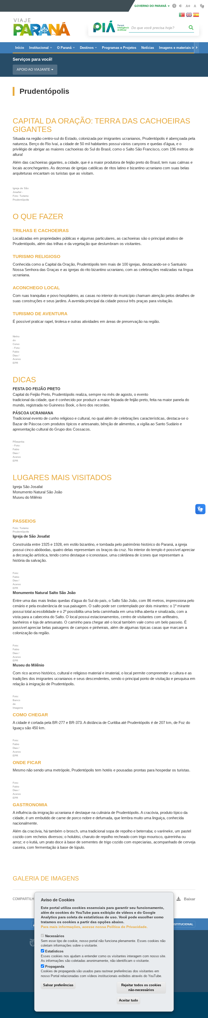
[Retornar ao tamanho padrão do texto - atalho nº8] (195, 6)
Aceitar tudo (128, 1000)
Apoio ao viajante (34, 69)
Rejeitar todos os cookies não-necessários (141, 987)
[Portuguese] (182, 16)
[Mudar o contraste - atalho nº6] (181, 6)
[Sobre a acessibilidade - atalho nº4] (174, 5)
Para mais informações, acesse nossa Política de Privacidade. (94, 927)
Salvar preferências (58, 985)
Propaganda (54, 966)
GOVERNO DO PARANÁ (150, 5)
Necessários (54, 936)
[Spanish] (196, 16)
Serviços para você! (33, 59)
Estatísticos (54, 951)
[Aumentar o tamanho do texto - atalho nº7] (188, 6)
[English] (189, 16)
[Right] (196, 47)
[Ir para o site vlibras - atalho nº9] (202, 6)
